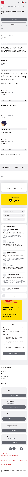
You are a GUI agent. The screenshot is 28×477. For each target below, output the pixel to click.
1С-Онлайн (4, 376)
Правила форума (6, 464)
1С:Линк (3, 374)
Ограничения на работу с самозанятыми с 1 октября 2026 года (13, 278)
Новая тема (14, 19)
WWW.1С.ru (4, 371)
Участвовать (14, 407)
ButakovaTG (4, 60)
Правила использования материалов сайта (13, 458)
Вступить (14, 430)
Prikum (3, 114)
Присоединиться (14, 419)
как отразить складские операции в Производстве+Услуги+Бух (6, 167)
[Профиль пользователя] (4, 123)
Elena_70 (4, 34)
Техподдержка (5, 467)
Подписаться (14, 395)
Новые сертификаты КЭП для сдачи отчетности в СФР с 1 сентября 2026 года (12, 245)
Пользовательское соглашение (9, 455)
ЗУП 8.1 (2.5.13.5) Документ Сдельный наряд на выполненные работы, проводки (21, 167)
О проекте (4, 453)
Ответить (14, 24)
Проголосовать (14, 353)
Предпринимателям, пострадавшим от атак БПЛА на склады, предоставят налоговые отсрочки (13, 256)
